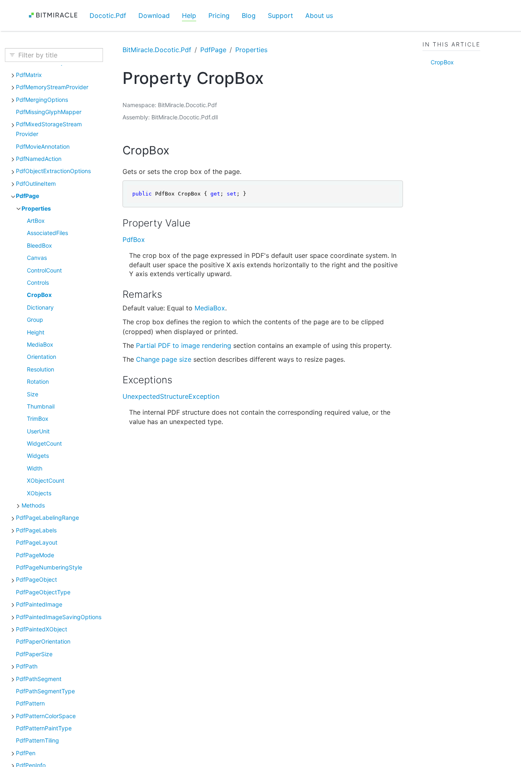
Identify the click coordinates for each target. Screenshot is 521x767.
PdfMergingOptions (42, 99)
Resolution (40, 368)
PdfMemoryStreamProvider (52, 86)
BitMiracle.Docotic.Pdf (157, 50)
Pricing (219, 15)
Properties (36, 207)
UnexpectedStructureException (171, 396)
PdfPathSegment (38, 678)
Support (280, 15)
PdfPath (26, 665)
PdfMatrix (29, 74)
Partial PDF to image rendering (183, 345)
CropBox (39, 294)
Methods (33, 504)
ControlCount (44, 269)
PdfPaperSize (34, 653)
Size (32, 393)
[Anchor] (177, 150)
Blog (249, 15)
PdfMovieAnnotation (43, 146)
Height (35, 331)
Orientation (41, 356)
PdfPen (25, 752)
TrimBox (37, 418)
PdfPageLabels (36, 529)
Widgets (38, 455)
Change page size (163, 359)
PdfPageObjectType (43, 591)
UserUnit (38, 430)
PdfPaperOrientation (43, 641)
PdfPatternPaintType (44, 727)
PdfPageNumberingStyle (49, 566)
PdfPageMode (35, 554)
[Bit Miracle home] (55, 15)
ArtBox (36, 220)
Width (34, 467)
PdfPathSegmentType (45, 690)
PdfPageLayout (36, 541)
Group (35, 319)
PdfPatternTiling (37, 740)
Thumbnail (41, 405)
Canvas (37, 257)
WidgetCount (44, 443)
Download (154, 15)
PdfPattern (30, 702)
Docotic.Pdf (108, 15)
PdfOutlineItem (36, 183)
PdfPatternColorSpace (46, 715)
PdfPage (27, 195)
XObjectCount (45, 480)
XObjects (39, 492)
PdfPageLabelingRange (47, 517)
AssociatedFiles (47, 232)
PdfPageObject (36, 579)
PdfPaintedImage (39, 603)
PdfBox (134, 239)
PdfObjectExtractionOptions (53, 170)
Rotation (38, 381)
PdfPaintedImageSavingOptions (58, 616)
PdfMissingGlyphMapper (48, 111)
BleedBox (39, 245)
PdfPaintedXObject (41, 628)
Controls (38, 282)
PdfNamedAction (38, 158)
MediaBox (40, 344)
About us (319, 15)
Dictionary (40, 306)
